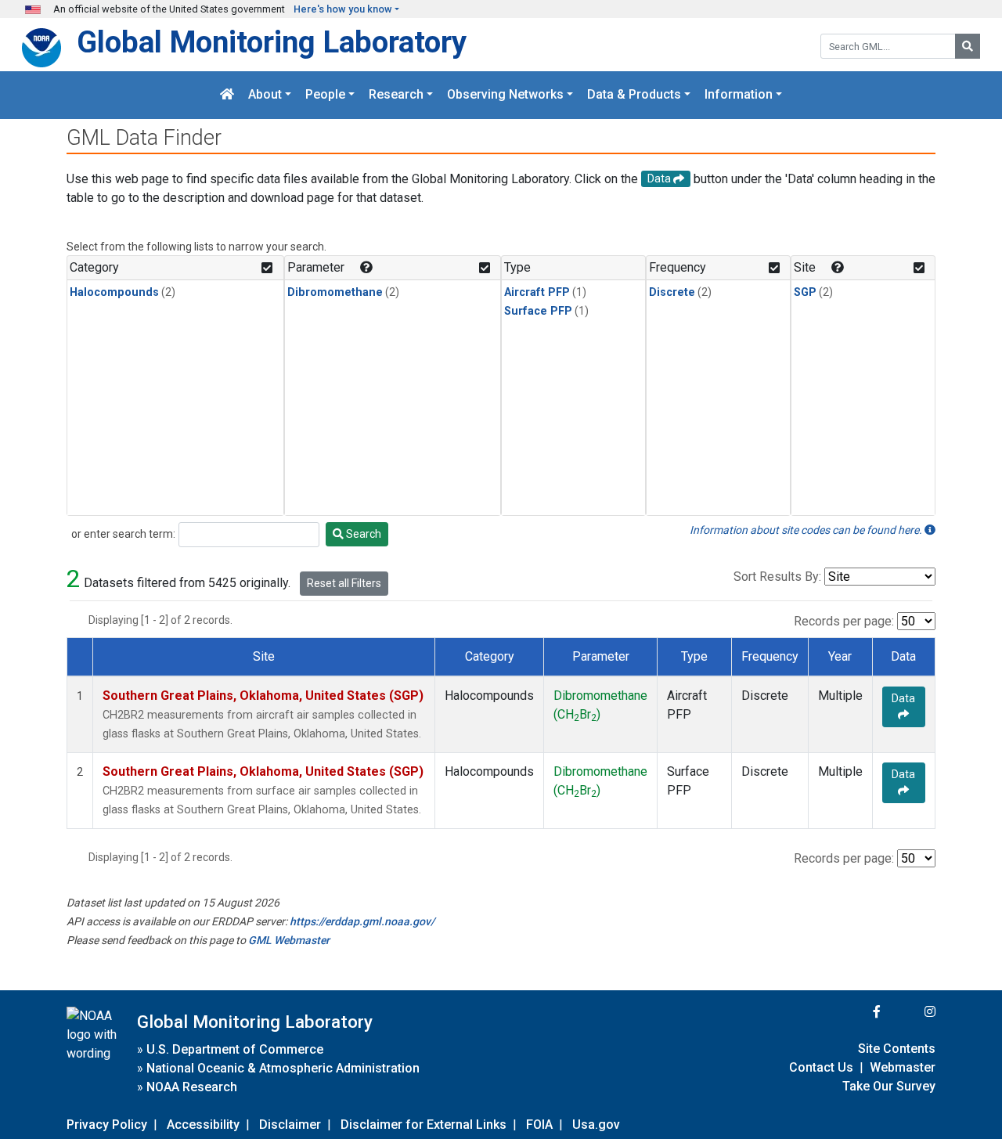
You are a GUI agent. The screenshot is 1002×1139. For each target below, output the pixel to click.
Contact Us (821, 1067)
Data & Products (634, 95)
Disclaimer (290, 1124)
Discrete (672, 292)
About (265, 95)
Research (396, 95)
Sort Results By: (777, 576)
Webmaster (902, 1067)
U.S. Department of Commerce (234, 1049)
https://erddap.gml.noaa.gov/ (362, 921)
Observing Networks (505, 95)
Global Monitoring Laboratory (272, 41)
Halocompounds (114, 292)
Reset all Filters (344, 583)
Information (739, 95)
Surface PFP (538, 311)
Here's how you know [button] (343, 9)
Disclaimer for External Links (423, 1124)
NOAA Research (191, 1087)
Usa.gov (596, 1124)
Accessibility (203, 1124)
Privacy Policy (107, 1124)
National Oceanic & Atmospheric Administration (283, 1068)
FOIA (539, 1124)
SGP (805, 292)
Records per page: (844, 621)
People (325, 95)
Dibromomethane (335, 292)
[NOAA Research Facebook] (855, 1011)
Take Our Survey (888, 1086)
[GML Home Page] (227, 95)
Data (903, 698)
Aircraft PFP (537, 292)
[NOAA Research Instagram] (909, 1011)
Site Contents (896, 1048)
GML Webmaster (289, 940)
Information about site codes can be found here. (807, 530)
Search (362, 534)
